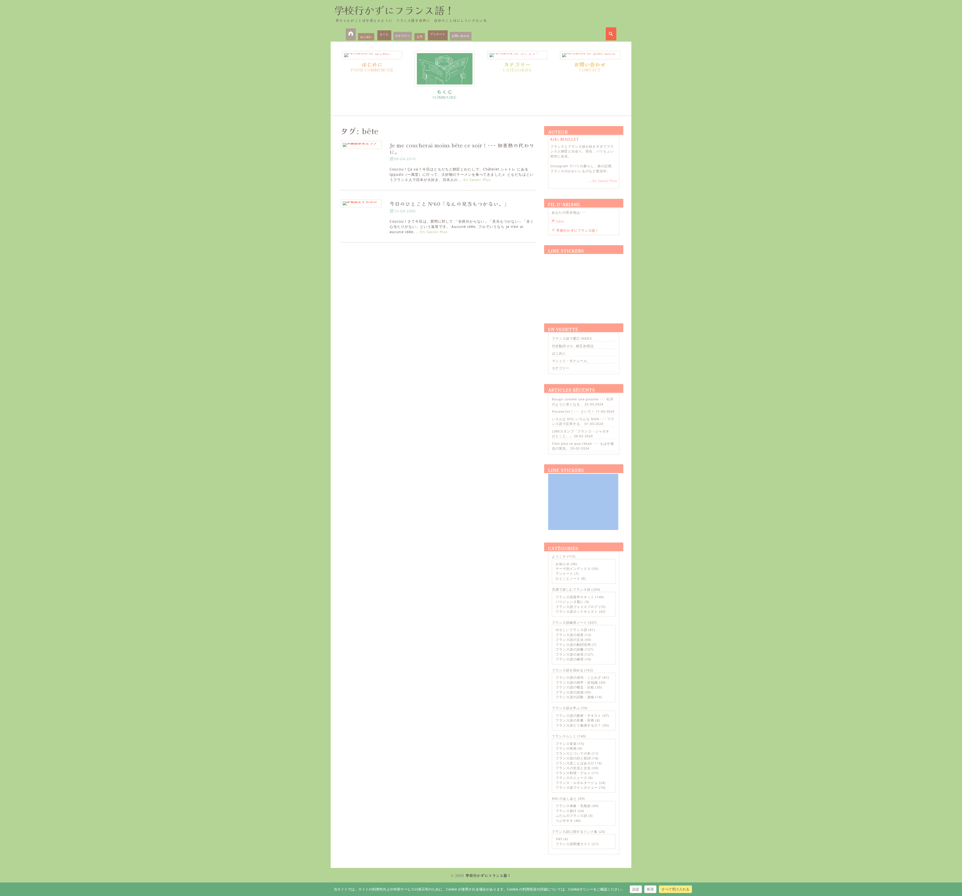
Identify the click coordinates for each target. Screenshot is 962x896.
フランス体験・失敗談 (573, 805)
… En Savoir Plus (475, 179)
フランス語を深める (567, 670)
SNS (559, 839)
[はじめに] (372, 55)
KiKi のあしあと (564, 798)
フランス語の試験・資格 (575, 697)
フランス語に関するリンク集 (575, 831)
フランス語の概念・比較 (575, 687)
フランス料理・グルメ (573, 773)
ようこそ (559, 556)
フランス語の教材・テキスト (579, 715)
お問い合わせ (460, 36)
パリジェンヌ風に (570, 601)
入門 (420, 37)
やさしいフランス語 (571, 630)
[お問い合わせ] (590, 55)
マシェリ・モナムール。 (571, 361)
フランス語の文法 (570, 639)
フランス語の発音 (570, 635)
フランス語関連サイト (573, 844)
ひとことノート (568, 578)
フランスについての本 (573, 753)
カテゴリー (402, 36)
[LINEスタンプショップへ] (583, 283)
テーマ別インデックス (573, 568)
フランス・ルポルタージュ (577, 782)
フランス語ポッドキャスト (577, 611)
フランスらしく (564, 736)
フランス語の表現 (570, 654)
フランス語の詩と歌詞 (573, 758)
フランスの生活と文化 (573, 768)
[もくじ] (445, 69)
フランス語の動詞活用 (573, 644)
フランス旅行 (566, 811)
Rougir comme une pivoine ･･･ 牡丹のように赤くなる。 (583, 401)
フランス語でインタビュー (577, 787)
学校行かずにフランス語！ (394, 10)
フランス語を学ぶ (566, 708)
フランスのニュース (571, 777)
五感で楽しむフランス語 (571, 589)
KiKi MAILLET (564, 139)
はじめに (366, 37)
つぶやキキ (564, 820)
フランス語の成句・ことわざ (579, 677)
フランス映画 (566, 748)
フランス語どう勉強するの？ (579, 725)
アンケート (437, 34)
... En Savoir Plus (602, 180)
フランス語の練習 (570, 659)
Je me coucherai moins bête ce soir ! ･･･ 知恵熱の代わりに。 (462, 148)
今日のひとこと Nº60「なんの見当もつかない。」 (449, 203)
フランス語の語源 (570, 692)
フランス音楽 (566, 743)
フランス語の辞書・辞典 (575, 720)
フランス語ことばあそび (575, 763)
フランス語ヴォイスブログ (577, 606)
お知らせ (563, 564)
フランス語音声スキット (575, 597)
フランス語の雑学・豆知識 (577, 682)
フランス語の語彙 (570, 649)
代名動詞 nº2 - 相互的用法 (573, 346)
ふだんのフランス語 (571, 815)
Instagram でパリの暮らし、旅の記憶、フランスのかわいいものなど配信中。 (582, 168)
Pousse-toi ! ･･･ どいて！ (573, 411)
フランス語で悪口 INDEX (572, 338)
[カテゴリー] (517, 55)
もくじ (384, 34)
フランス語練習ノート (569, 622)
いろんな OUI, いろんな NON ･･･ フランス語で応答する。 (583, 421)
